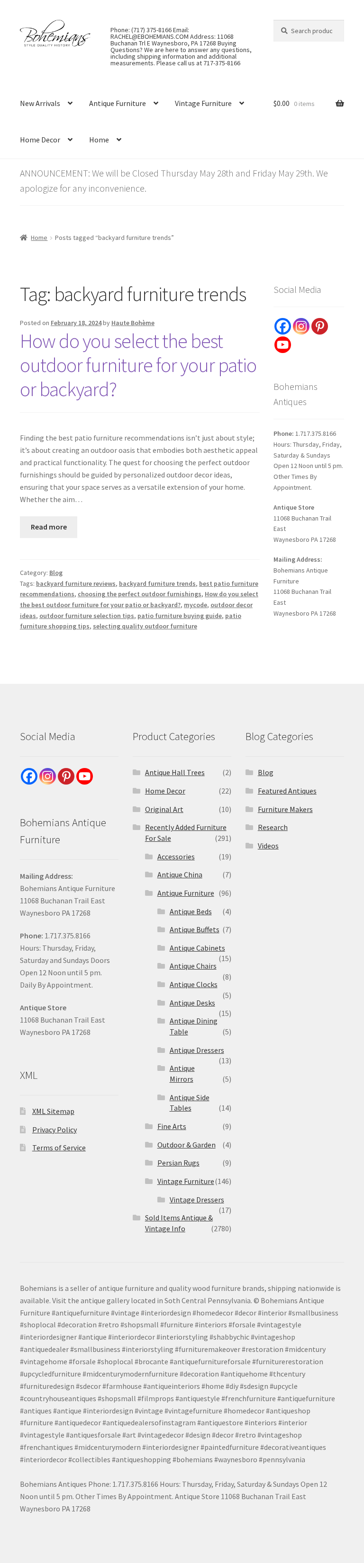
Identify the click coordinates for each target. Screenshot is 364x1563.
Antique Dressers (197, 1050)
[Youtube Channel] (282, 344)
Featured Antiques (287, 790)
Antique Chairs (193, 966)
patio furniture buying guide (179, 615)
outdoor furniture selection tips (86, 615)
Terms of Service (59, 1147)
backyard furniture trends (157, 583)
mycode (195, 604)
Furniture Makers (285, 809)
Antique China (179, 874)
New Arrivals (40, 103)
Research (273, 827)
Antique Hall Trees (175, 772)
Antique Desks (192, 1002)
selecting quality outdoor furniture (145, 626)
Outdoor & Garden (186, 1144)
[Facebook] (282, 326)
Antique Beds (191, 911)
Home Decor (40, 139)
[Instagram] (301, 326)
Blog (56, 572)
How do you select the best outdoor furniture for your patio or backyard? (138, 364)
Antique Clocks (194, 984)
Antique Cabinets (197, 948)
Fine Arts (171, 1126)
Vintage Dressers (197, 1199)
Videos (268, 845)
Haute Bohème (133, 322)
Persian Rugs (178, 1162)
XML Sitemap (53, 1111)
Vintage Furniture (203, 103)
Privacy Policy (54, 1129)
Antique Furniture (117, 103)
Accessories (176, 856)
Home (99, 139)
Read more (49, 526)
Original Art (164, 809)
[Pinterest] (319, 326)
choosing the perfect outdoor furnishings (139, 594)
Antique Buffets (194, 929)
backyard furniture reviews (76, 583)
